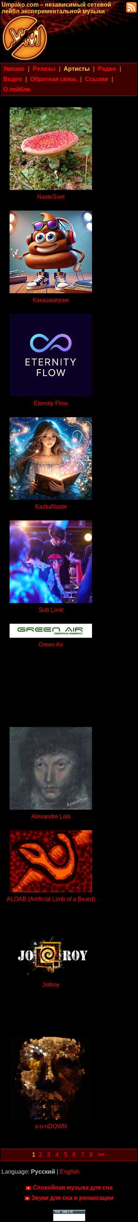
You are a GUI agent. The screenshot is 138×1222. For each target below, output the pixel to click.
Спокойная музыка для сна (73, 1187)
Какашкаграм (51, 300)
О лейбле (17, 89)
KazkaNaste (51, 506)
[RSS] (131, 7)
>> (101, 1155)
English (69, 1172)
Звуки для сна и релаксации (72, 1198)
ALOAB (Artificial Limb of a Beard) (51, 899)
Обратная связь (53, 79)
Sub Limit (51, 610)
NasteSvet (50, 197)
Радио (107, 69)
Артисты (77, 69)
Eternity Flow (51, 403)
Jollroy (51, 985)
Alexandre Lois (51, 816)
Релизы (44, 69)
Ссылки (96, 79)
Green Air (51, 644)
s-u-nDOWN (51, 1126)
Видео (12, 79)
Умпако (14, 69)
